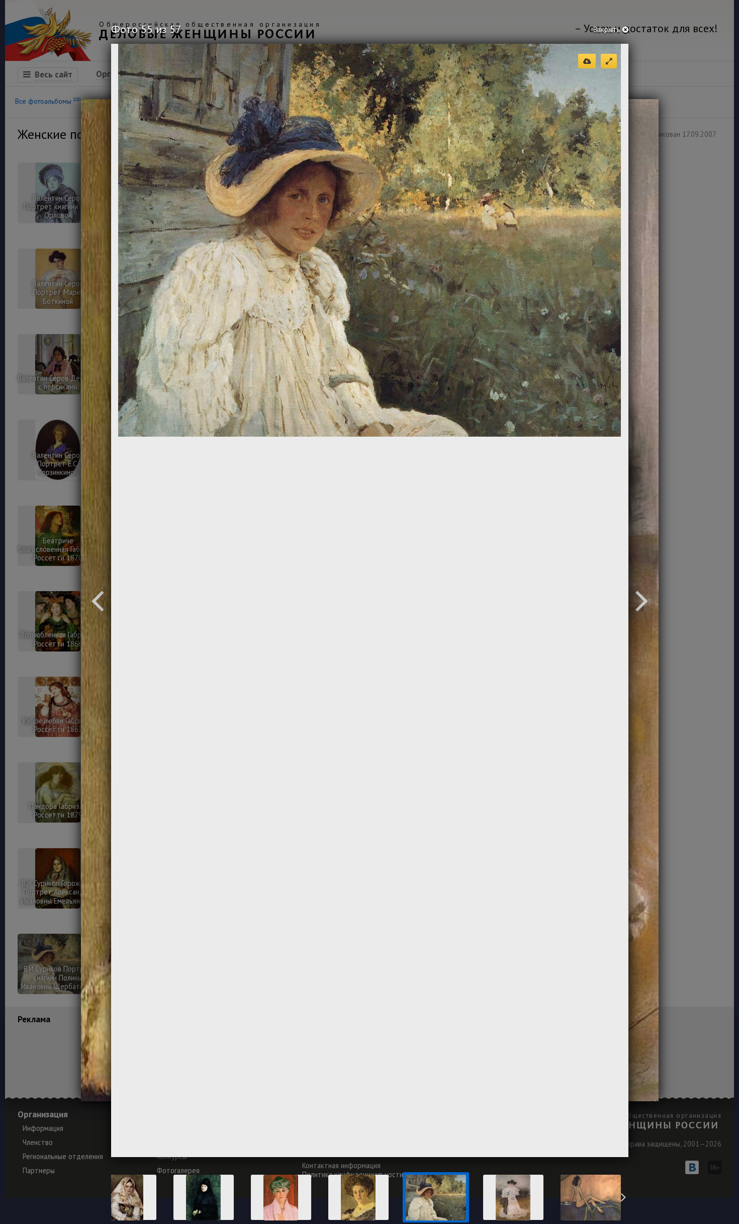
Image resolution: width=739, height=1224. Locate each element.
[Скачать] (587, 61)
